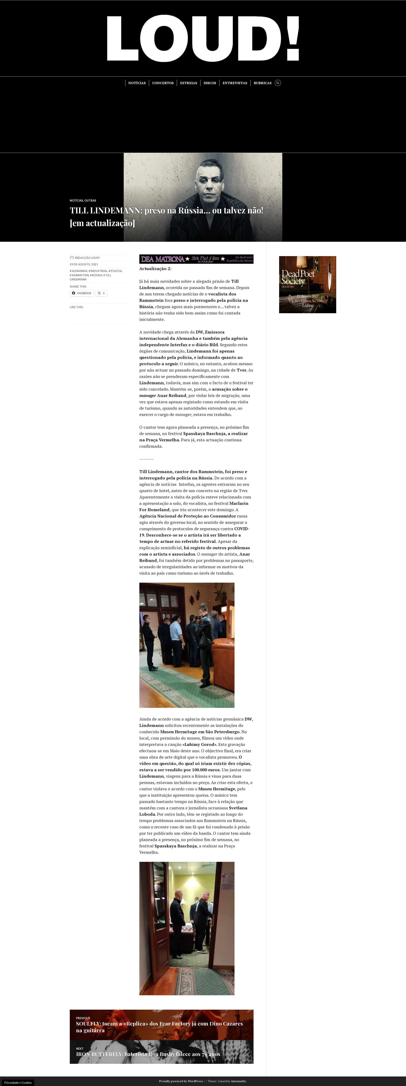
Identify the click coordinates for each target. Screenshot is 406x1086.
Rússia (97, 275)
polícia (116, 271)
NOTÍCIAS (137, 83)
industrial (99, 271)
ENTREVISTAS (235, 83)
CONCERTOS (163, 83)
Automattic (238, 1081)
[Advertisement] (203, 117)
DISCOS (210, 83)
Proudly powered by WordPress (181, 1081)
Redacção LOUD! (87, 257)
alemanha (79, 271)
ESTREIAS (188, 83)
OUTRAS (90, 200)
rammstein (80, 275)
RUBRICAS (263, 83)
